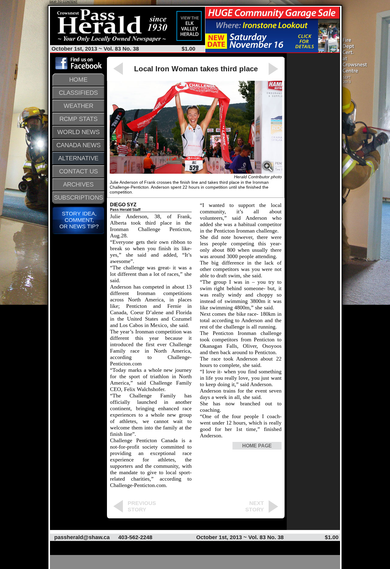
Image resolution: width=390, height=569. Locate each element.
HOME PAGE (257, 445)
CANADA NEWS (78, 145)
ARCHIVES (78, 184)
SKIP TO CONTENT (63, 1)
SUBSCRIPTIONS (78, 197)
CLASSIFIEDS (78, 92)
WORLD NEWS (78, 132)
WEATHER (78, 105)
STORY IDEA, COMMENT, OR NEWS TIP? (78, 220)
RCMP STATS (78, 119)
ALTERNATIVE (78, 158)
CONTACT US (78, 171)
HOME (78, 79)
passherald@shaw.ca (82, 537)
